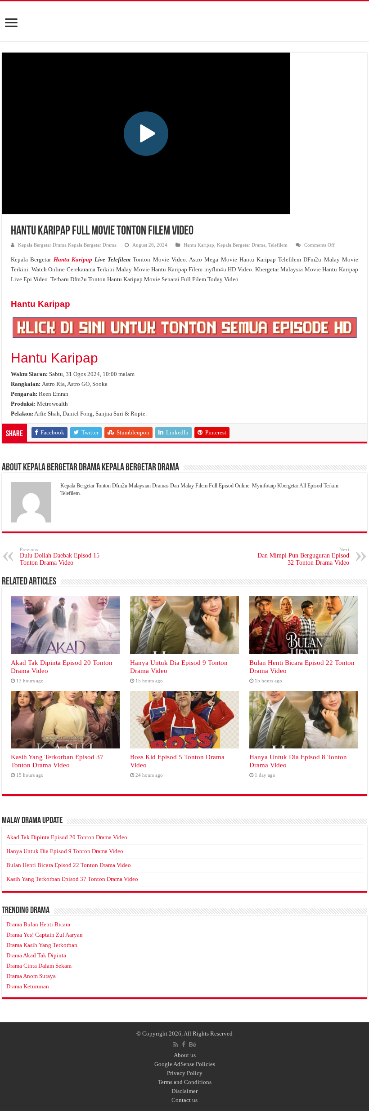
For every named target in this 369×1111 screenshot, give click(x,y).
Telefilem (278, 245)
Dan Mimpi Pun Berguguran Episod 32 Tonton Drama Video (303, 556)
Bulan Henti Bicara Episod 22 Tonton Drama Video (68, 865)
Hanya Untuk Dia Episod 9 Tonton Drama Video (64, 851)
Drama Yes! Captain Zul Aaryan (44, 934)
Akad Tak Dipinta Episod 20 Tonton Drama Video (66, 837)
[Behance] (192, 1044)
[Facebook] (183, 1044)
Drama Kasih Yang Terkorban (41, 945)
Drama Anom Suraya (31, 976)
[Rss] (175, 1044)
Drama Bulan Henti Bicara (38, 924)
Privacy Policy (184, 1073)
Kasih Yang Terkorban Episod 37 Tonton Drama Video (57, 761)
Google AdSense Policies (184, 1064)
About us (185, 1055)
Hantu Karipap (199, 245)
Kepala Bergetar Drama (241, 245)
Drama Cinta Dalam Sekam (39, 965)
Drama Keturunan (27, 986)
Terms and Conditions (185, 1082)
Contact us (184, 1100)
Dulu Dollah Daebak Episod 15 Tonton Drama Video (59, 556)
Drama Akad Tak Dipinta (36, 955)
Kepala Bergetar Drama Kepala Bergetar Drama (67, 245)
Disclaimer (184, 1091)
